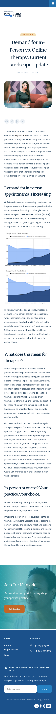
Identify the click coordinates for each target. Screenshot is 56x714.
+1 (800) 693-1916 (43, 651)
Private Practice (28, 35)
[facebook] (12, 121)
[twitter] (22, 121)
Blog (6, 655)
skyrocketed (21, 135)
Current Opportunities (11, 647)
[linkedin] (17, 121)
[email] (6, 121)
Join (44, 689)
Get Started (14, 608)
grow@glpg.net (42, 645)
